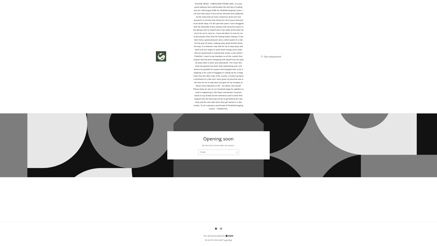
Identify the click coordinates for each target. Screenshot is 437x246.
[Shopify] (229, 236)
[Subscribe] (236, 152)
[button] (271, 56)
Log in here (228, 240)
